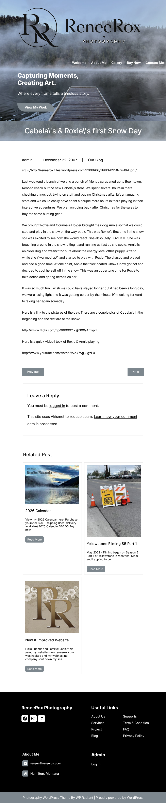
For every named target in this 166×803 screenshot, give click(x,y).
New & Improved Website (47, 640)
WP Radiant (84, 798)
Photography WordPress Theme (46, 798)
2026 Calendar (38, 511)
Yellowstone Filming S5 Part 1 (112, 544)
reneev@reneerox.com (45, 763)
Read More (34, 539)
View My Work (36, 107)
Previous (33, 372)
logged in (57, 406)
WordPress (135, 798)
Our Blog (95, 160)
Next (135, 372)
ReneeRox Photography (46, 707)
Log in (95, 764)
